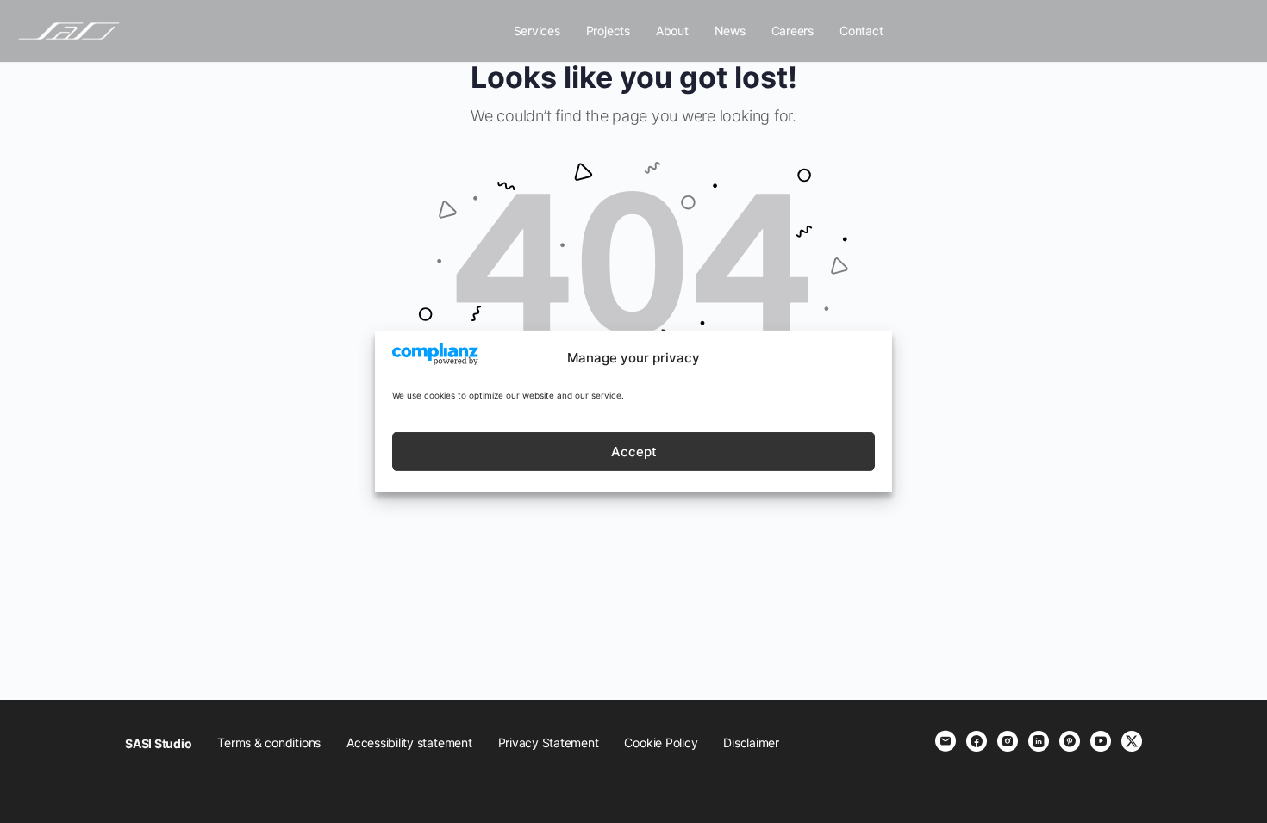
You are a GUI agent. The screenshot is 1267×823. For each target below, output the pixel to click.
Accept (634, 451)
